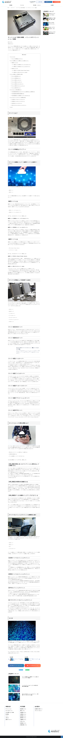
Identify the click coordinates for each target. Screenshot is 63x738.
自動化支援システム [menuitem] (23, 724)
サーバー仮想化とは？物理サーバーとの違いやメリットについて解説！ (30, 677)
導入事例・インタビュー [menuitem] (37, 5)
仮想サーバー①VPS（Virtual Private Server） (22, 70)
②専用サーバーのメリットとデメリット (18, 101)
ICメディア (12, 7)
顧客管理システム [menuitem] (23, 717)
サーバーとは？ (12, 56)
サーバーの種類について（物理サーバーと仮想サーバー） (19, 60)
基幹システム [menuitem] (22, 710)
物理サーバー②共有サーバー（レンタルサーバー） (22, 66)
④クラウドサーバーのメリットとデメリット (19, 105)
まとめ (11, 107)
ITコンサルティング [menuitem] (9, 710)
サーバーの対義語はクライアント (17, 58)
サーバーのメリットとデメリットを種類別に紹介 (18, 97)
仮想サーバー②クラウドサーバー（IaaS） (21, 72)
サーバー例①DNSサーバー (16, 76)
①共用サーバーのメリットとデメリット (18, 99)
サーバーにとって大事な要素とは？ (16, 89)
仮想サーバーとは (15, 68)
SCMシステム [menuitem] (22, 721)
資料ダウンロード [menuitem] (9, 719)
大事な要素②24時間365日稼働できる (18, 93)
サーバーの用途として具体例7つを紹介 (16, 74)
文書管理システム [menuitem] (23, 719)
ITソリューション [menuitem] (9, 708)
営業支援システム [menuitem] (23, 723)
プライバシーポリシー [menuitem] (38, 710)
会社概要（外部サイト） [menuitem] (39, 708)
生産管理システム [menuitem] (23, 712)
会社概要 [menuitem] (52, 5)
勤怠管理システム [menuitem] (23, 708)
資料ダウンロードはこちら (16, 665)
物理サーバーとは (15, 62)
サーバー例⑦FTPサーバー (16, 87)
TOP (8, 7)
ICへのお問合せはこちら (33, 665)
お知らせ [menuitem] (7, 717)
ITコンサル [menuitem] (22, 5)
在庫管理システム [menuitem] (23, 714)
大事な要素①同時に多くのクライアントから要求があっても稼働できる (23, 91)
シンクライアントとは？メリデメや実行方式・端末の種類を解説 (30, 686)
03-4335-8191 (32, 1)
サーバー (10, 43)
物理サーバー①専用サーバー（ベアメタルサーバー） (22, 64)
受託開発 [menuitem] (10, 5)
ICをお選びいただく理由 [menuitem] (10, 712)
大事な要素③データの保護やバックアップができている (21, 95)
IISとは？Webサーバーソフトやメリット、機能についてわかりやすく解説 (30, 694)
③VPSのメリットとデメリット (17, 103)
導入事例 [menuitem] (7, 714)
